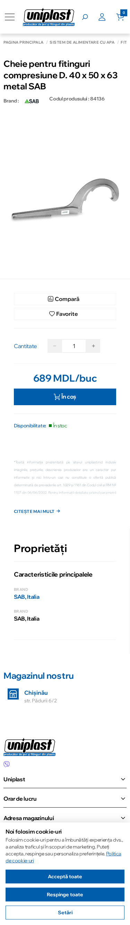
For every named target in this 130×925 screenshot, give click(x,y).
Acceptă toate (65, 876)
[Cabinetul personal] (107, 17)
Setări (65, 912)
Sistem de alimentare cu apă (82, 42)
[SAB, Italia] (32, 101)
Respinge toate (65, 894)
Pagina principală (23, 42)
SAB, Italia (26, 596)
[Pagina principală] (49, 17)
